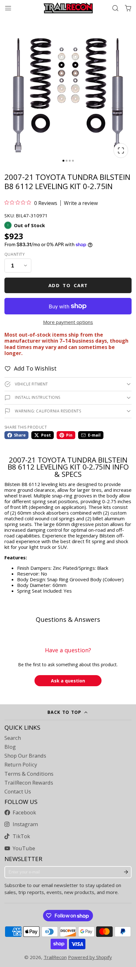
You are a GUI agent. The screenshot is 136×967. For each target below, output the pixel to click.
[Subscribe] (126, 872)
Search (12, 738)
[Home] (68, 8)
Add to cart (68, 285)
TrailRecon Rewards (28, 783)
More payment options (68, 322)
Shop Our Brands (25, 756)
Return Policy (20, 764)
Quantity (14, 254)
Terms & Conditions (28, 774)
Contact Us (17, 791)
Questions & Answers (68, 619)
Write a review (81, 203)
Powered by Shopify (90, 957)
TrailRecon (55, 957)
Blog (10, 747)
